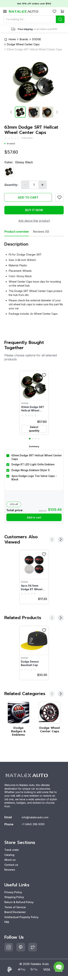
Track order (11, 849)
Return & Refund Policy (19, 902)
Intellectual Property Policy (21, 917)
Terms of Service (15, 907)
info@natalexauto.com (35, 817)
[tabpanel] (34, 277)
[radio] (5, 138)
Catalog (9, 854)
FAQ (6, 921)
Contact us (11, 864)
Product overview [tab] (16, 231)
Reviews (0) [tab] (41, 231)
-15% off (13, 504)
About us (10, 859)
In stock (11, 143)
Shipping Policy (14, 897)
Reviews (9, 869)
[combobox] (34, 19)
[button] (34, 403)
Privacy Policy (13, 892)
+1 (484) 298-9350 (33, 824)
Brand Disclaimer (15, 912)
